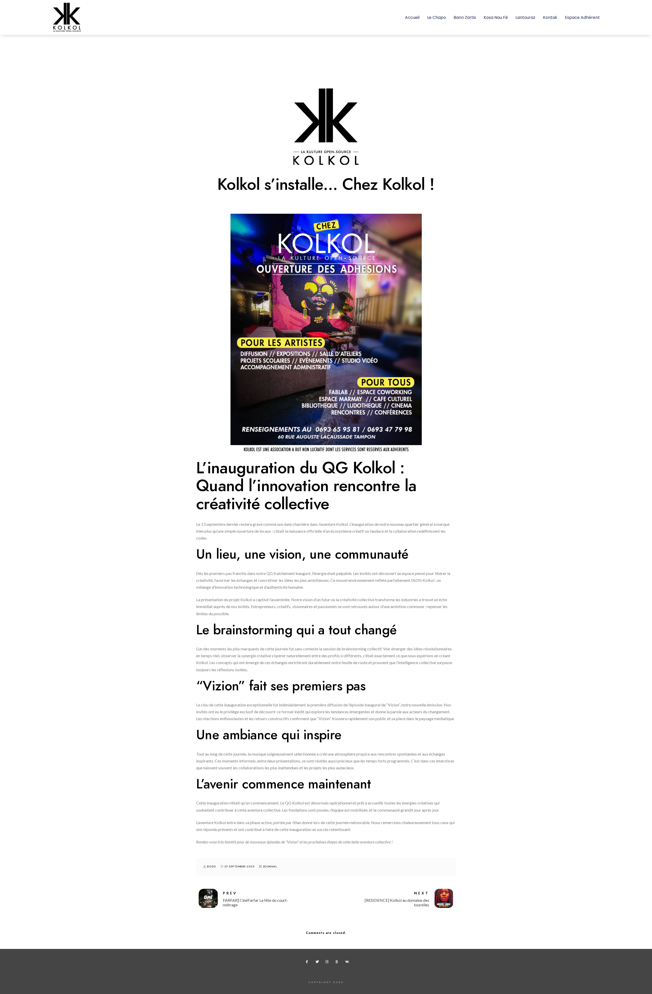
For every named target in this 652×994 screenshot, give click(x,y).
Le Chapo (436, 17)
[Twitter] (318, 962)
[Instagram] (328, 962)
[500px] (337, 962)
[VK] (347, 962)
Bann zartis (465, 17)
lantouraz (525, 17)
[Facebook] (308, 962)
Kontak (550, 17)
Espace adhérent (582, 17)
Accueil (412, 17)
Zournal (270, 866)
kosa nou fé (496, 17)
